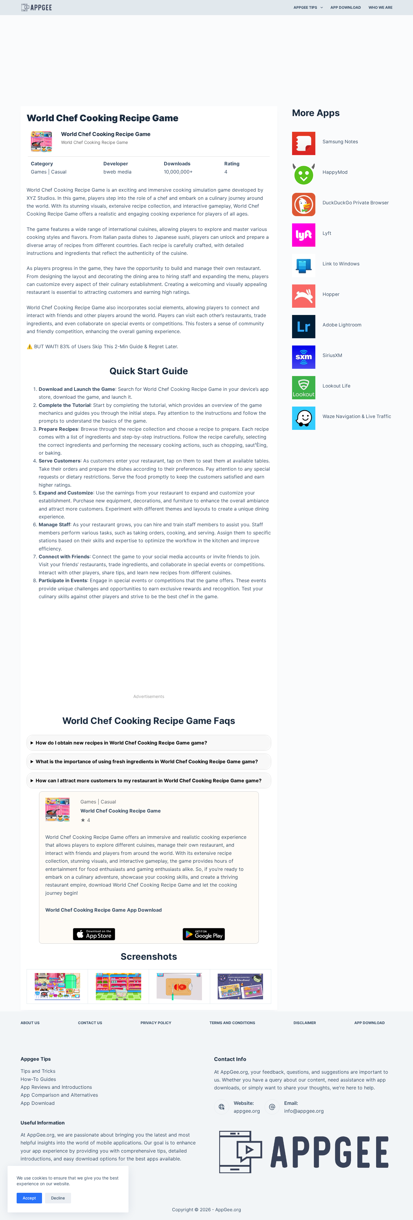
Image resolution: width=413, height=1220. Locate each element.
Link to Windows (341, 264)
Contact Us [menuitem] (90, 1022)
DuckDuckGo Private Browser (356, 203)
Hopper (331, 294)
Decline (58, 1198)
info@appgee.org (304, 1111)
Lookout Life (336, 386)
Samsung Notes (340, 141)
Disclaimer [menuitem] (305, 1022)
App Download (38, 1103)
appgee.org (247, 1111)
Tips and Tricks (38, 1071)
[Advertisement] (206, 60)
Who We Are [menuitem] (380, 7)
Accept (29, 1198)
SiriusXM (332, 355)
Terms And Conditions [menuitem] (232, 1022)
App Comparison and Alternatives (59, 1095)
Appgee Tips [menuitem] (305, 7)
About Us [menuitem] (30, 1022)
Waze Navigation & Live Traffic (357, 416)
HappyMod (335, 172)
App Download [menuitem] (345, 7)
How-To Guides (38, 1079)
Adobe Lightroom (342, 325)
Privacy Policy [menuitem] (156, 1022)
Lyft (327, 233)
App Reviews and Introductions (56, 1087)
